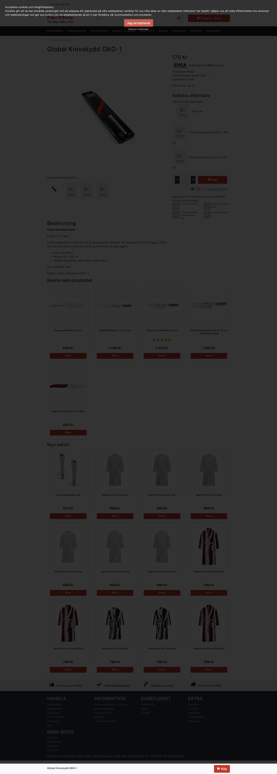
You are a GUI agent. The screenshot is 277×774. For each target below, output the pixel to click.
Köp (224, 769)
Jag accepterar (138, 23)
